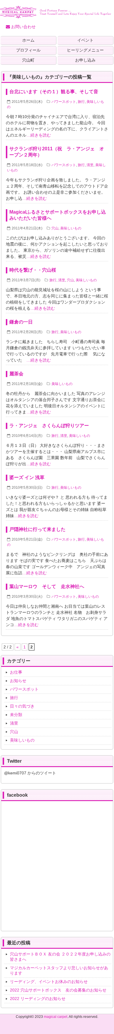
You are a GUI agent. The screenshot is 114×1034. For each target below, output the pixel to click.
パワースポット (63, 102)
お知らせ (18, 680)
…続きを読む (38, 135)
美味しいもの (70, 228)
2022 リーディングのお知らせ (37, 998)
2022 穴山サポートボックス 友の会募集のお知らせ (58, 990)
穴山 (54, 228)
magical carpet (55, 1017)
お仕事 (16, 672)
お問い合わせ (23, 26)
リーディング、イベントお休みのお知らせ (49, 981)
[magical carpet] (55, 16)
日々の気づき (22, 706)
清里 (90, 165)
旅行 (81, 102)
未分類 (16, 714)
